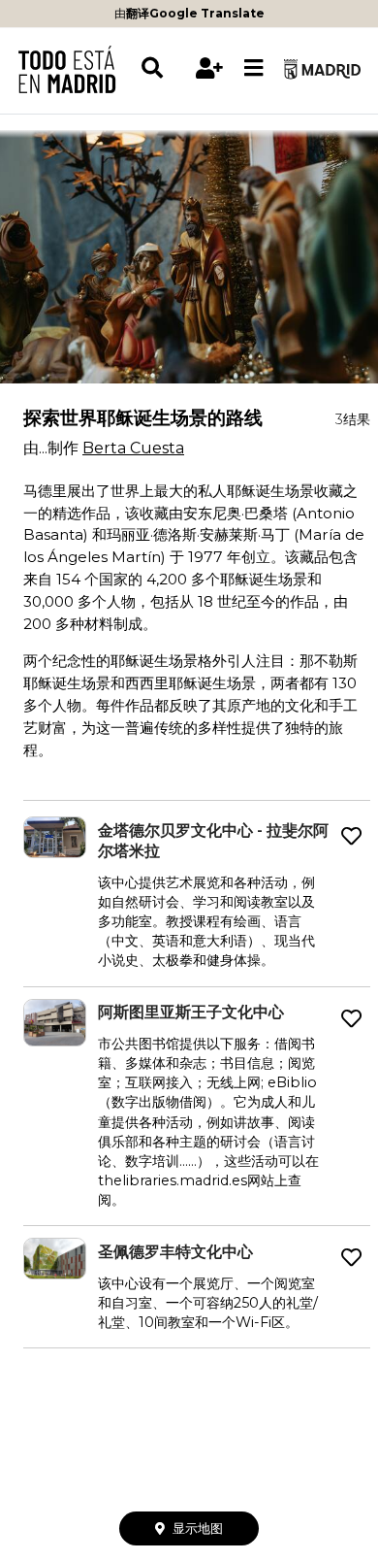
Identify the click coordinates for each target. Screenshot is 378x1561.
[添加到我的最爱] (351, 836)
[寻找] (163, 68)
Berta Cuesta (133, 448)
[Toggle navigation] (254, 69)
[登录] (210, 68)
